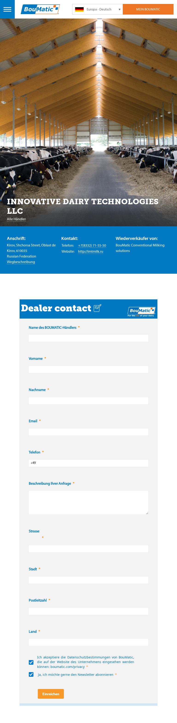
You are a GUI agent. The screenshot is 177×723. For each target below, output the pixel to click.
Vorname (36, 359)
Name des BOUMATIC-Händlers (52, 328)
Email (33, 421)
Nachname (37, 390)
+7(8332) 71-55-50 (92, 245)
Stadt (33, 569)
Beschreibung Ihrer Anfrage (50, 484)
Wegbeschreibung (21, 261)
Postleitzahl (38, 600)
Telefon (34, 452)
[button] (34, 538)
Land (33, 632)
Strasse (34, 531)
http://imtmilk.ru (90, 251)
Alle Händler (16, 219)
